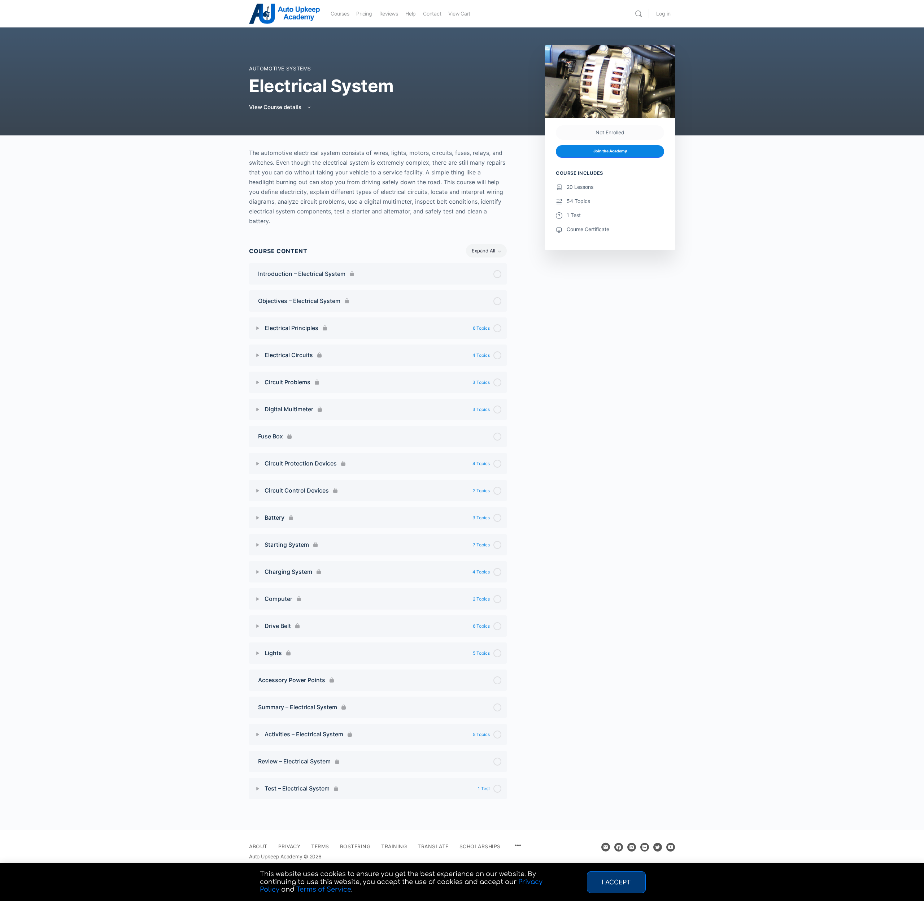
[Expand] (257, 328)
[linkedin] (644, 847)
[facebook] (618, 847)
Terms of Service (323, 889)
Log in (663, 13)
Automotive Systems (280, 68)
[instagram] (631, 847)
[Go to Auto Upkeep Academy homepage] (284, 13)
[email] (605, 847)
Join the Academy (610, 151)
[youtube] (670, 847)
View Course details (276, 107)
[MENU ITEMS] (518, 846)
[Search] (638, 13)
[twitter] (657, 847)
